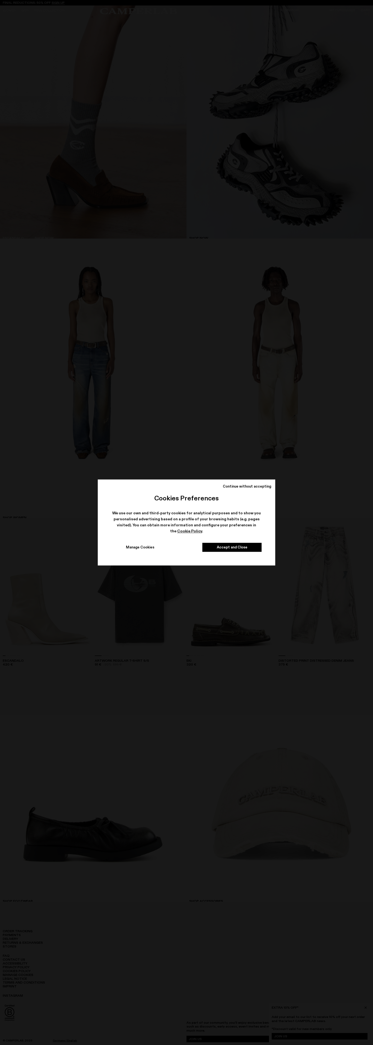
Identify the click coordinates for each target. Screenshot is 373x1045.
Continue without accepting (247, 486)
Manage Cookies (140, 547)
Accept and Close (232, 547)
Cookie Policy (189, 531)
